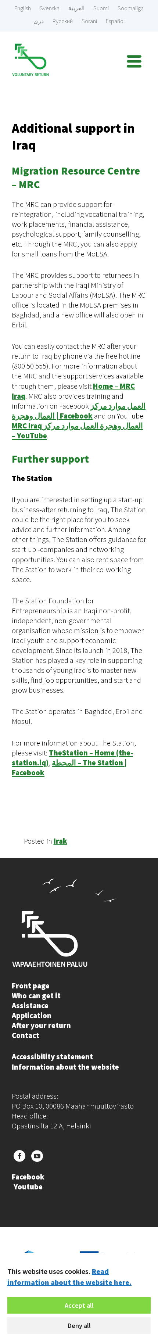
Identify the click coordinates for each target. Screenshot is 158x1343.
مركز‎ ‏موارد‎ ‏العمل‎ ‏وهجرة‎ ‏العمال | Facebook (79, 411)
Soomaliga (131, 8)
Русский (63, 21)
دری (38, 21)
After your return (41, 1025)
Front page (31, 986)
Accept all (79, 1305)
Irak (60, 841)
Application (31, 1015)
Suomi (101, 8)
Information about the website (65, 1067)
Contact (25, 1035)
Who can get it (36, 996)
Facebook (28, 1177)
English (22, 8)
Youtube (28, 1187)
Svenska (50, 8)
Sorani (89, 21)
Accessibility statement (52, 1057)
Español (115, 21)
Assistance (30, 1005)
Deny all (79, 1325)
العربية (76, 8)
